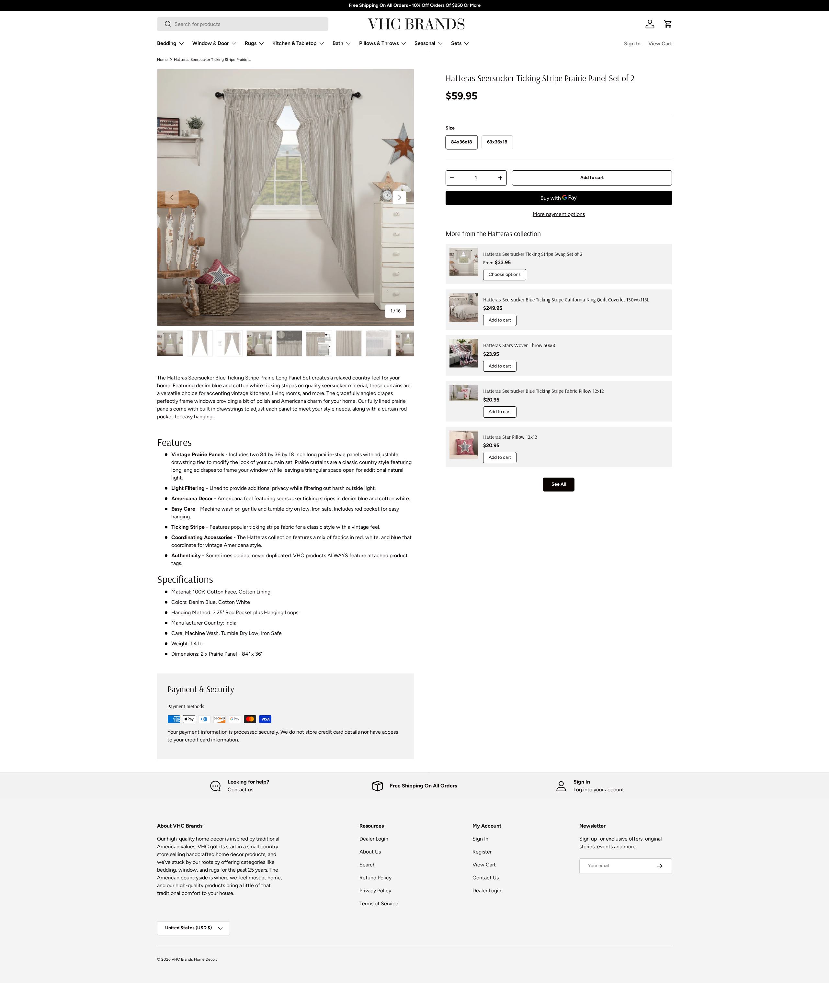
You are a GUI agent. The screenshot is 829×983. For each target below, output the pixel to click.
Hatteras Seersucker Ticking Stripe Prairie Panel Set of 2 (213, 59)
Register (482, 852)
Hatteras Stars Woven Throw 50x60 (520, 345)
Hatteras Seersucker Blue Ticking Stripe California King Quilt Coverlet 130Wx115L (566, 299)
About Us (370, 852)
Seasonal (424, 43)
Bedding (166, 43)
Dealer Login (373, 839)
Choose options (505, 274)
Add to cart (592, 177)
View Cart (660, 43)
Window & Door (210, 43)
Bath (338, 43)
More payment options (559, 214)
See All (558, 484)
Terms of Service (378, 903)
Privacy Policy (375, 890)
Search (367, 865)
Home (162, 59)
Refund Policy (375, 878)
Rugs (250, 43)
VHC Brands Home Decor (194, 959)
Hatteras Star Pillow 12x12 (510, 436)
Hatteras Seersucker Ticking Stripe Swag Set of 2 (533, 253)
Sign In (632, 43)
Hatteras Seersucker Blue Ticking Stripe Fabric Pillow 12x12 (543, 391)
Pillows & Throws (379, 43)
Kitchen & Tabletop (294, 43)
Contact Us (485, 878)
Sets (456, 43)
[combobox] (242, 24)
